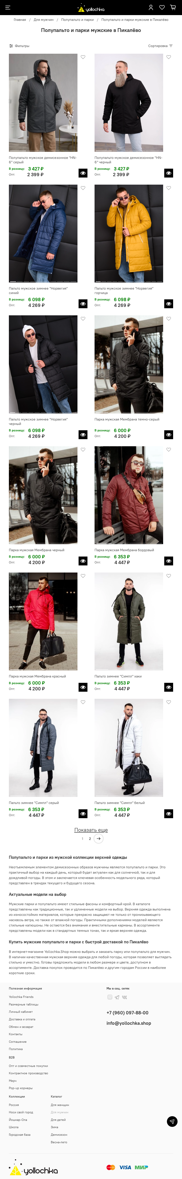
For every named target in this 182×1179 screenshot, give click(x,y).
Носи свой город (21, 1112)
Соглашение (18, 1042)
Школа (13, 1127)
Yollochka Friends (21, 997)
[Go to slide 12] (159, 280)
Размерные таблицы (23, 1004)
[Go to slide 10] (73, 280)
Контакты (15, 1034)
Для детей (58, 1120)
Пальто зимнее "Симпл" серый (34, 802)
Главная (20, 19)
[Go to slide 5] (40, 280)
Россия (14, 1105)
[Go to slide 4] (68, 149)
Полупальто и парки (77, 19)
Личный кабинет (21, 1012)
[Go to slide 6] (46, 280)
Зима (54, 1127)
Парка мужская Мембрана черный (36, 550)
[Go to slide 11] (154, 280)
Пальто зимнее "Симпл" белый (120, 802)
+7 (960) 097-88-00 (127, 1013)
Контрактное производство (28, 1073)
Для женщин (60, 1105)
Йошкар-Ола (18, 1120)
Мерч (12, 1081)
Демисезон (59, 1135)
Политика (16, 1049)
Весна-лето (59, 1142)
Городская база (19, 1135)
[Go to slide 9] (66, 280)
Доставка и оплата (22, 1019)
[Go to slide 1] (18, 149)
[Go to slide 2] (35, 149)
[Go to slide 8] (59, 280)
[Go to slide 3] (51, 149)
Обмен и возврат (21, 1027)
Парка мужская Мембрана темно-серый (127, 419)
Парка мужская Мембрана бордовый (124, 550)
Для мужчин (43, 19)
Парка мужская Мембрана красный (37, 676)
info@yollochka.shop (129, 1023)
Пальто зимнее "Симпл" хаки (118, 676)
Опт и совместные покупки (28, 1066)
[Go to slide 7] (53, 280)
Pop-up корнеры (21, 1088)
